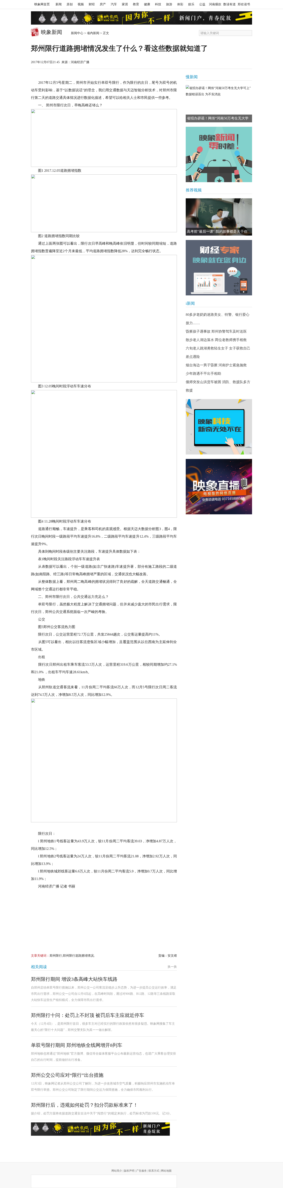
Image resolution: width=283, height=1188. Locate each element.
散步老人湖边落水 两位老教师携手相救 (216, 340)
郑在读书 (244, 4)
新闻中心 (77, 33)
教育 (136, 4)
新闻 (58, 4)
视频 (81, 4)
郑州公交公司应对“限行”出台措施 (67, 1075)
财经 (92, 4)
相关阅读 (39, 967)
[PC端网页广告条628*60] (100, 1129)
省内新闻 (93, 33)
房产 (103, 4)
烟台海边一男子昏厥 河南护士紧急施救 (216, 365)
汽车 (114, 4)
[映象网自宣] (219, 154)
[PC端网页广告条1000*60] (141, 18)
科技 (158, 4)
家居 (125, 4)
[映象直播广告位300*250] (219, 486)
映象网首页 (42, 4)
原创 (70, 4)
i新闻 (190, 303)
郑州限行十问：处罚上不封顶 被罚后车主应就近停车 (87, 1015)
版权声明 (129, 1170)
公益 (202, 4)
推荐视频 (194, 190)
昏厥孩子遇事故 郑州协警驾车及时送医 (216, 331)
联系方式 (154, 1170)
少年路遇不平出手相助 (203, 373)
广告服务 (141, 1170)
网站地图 (166, 1170)
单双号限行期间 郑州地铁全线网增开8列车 (76, 1045)
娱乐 (191, 4)
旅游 (169, 4)
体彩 (180, 4)
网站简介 (116, 1170)
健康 (147, 4)
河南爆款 (215, 4)
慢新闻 (192, 77)
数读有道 (229, 4)
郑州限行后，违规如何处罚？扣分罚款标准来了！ (84, 1105)
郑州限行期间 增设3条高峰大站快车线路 (74, 979)
